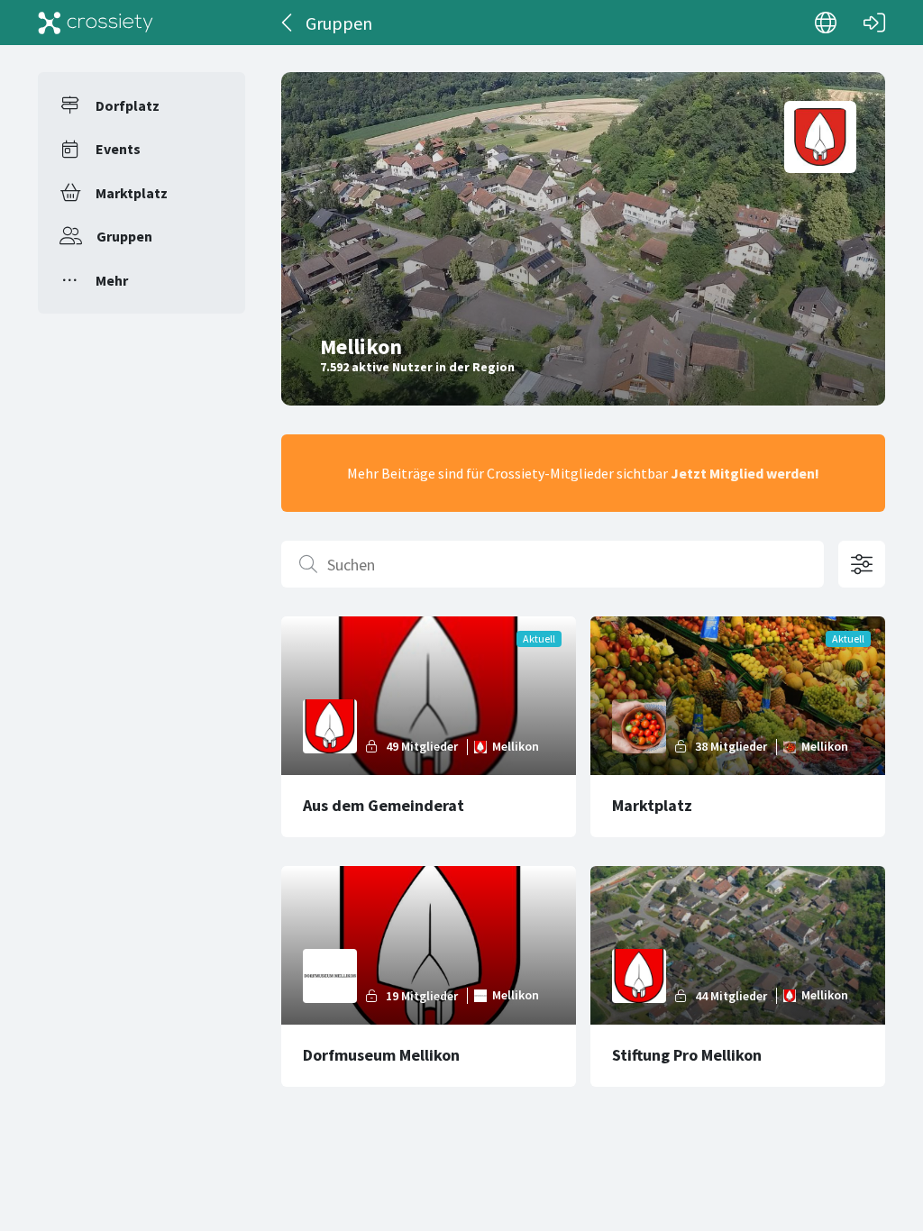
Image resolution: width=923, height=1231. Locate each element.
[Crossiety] (95, 22)
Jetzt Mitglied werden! (745, 473)
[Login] (874, 22)
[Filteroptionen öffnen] (861, 564)
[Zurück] (288, 22)
